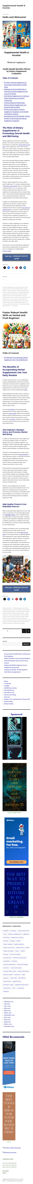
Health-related (6, 288)
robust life (25, 620)
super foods (9, 621)
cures (10, 614)
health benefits (25, 614)
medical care (6, 618)
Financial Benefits (19, 287)
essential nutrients (23, 294)
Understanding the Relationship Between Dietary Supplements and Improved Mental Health (15, 105)
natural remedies (17, 620)
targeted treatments (8, 623)
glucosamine (10, 297)
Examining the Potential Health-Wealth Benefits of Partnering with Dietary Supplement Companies (17, 118)
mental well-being (12, 300)
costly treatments (23, 931)
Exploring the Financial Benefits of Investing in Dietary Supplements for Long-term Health (16, 91)
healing (14, 614)
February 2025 (8, 1001)
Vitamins (9, 292)
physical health (21, 302)
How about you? (9, 692)
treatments (17, 623)
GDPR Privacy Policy (10, 688)
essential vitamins (7, 295)
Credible (6, 686)
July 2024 (7, 1004)
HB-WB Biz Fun (9, 690)
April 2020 (7, 1022)
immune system (13, 299)
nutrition (6, 968)
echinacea (15, 294)
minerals (20, 300)
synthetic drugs (24, 621)
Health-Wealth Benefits (17, 288)
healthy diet (6, 299)
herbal (13, 616)
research (6, 978)
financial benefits (17, 295)
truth (13, 988)
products (17, 974)
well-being (20, 988)
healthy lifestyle (11, 611)
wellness (5, 305)
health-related (7, 944)
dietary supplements (23, 292)
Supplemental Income (13, 613)
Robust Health (8, 704)
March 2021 (8, 1013)
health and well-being (24, 297)
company (13, 931)
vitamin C (16, 304)
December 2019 (9, 1026)
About (6, 681)
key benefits (11, 409)
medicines (24, 618)
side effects (21, 978)
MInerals (14, 290)
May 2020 (7, 1019)
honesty (5, 954)
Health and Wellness (8, 609)
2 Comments (14, 305)
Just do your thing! (10, 695)
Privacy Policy (8, 701)
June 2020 (7, 1017)
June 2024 (7, 1006)
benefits (6, 931)
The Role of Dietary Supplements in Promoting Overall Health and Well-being (15, 85)
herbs (17, 951)
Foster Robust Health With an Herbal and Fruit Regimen (15, 315)
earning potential (7, 294)
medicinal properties (15, 618)
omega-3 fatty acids (11, 302)
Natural (18, 290)
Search (5, 641)
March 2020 (8, 1024)
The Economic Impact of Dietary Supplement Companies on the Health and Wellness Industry (16, 112)
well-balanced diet (25, 304)
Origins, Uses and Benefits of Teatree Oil (17, 699)
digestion (26, 934)
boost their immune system (11, 186)
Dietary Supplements (8, 287)
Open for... (7, 697)
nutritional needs (15, 968)
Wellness (14, 292)
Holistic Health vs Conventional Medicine (17, 658)
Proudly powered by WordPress (15, 1181)
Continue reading (7, 251)
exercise (5, 941)
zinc (9, 305)
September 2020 (9, 1015)
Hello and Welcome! (14, 17)
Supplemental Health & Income (11, 1179)
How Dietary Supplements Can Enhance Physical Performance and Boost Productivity (16, 98)
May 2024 (7, 1008)
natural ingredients (8, 620)
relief (23, 974)
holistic (27, 616)
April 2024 (7, 1010)
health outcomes (7, 616)
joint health (21, 299)
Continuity (7, 683)
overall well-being (23, 971)
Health (26, 287)
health (16, 297)
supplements (10, 304)
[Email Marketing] (9, 1065)
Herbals (9, 290)
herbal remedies (20, 616)
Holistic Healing (25, 611)
